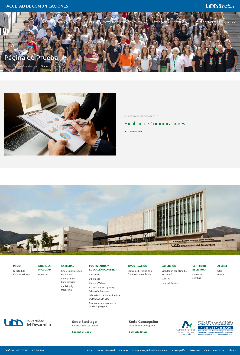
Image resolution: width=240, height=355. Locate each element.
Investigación (137, 266)
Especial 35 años (170, 283)
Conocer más (134, 131)
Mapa (88, 332)
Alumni (222, 266)
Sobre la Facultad (44, 268)
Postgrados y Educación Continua (103, 268)
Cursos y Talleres (97, 283)
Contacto (77, 332)
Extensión (169, 266)
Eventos (166, 278)
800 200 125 (22, 350)
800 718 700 (37, 350)
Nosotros (43, 274)
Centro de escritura (199, 268)
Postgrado (94, 274)
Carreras (67, 266)
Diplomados (95, 279)
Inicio (17, 266)
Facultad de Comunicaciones (36, 6)
